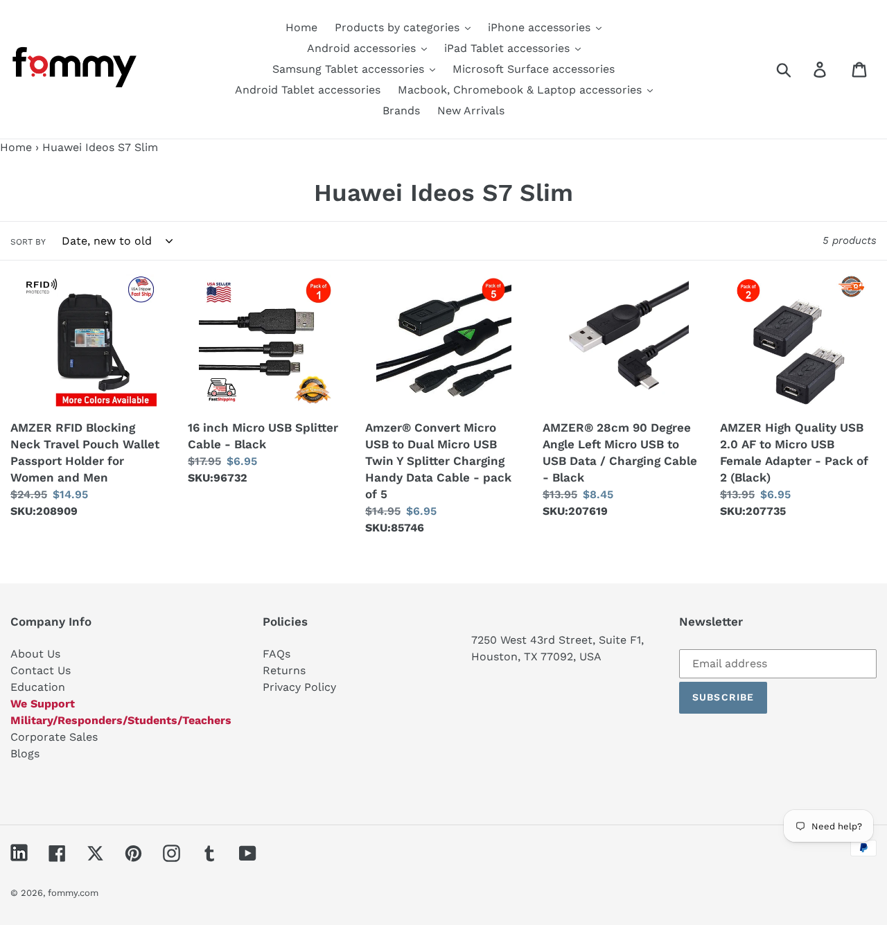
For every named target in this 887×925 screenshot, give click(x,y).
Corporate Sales (54, 736)
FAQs (276, 653)
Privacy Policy (299, 687)
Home (16, 147)
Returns (284, 670)
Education (37, 687)
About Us (35, 653)
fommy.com (73, 893)
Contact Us (40, 670)
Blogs (24, 753)
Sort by (28, 242)
